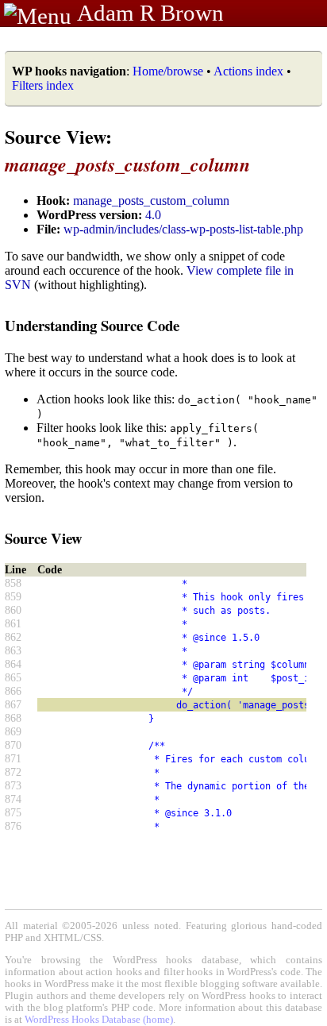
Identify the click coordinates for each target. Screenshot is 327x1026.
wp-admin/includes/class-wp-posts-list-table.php (183, 229)
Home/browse (168, 71)
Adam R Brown (150, 12)
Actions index (248, 71)
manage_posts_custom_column (151, 200)
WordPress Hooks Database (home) (99, 1019)
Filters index (43, 85)
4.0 (153, 215)
